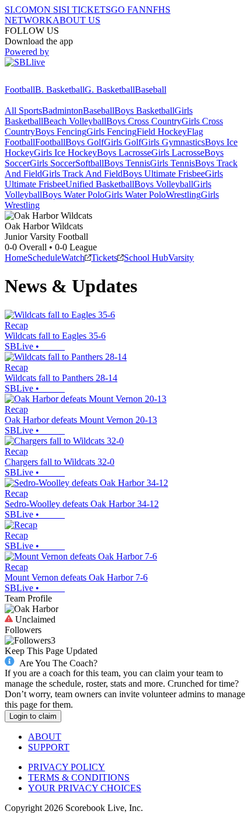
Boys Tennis (127, 163)
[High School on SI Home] (50, 79)
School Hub (146, 258)
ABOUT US (76, 20)
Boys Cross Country (144, 121)
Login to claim (33, 716)
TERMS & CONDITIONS (79, 777)
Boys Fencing (60, 132)
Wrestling (183, 195)
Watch (73, 258)
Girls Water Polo (135, 195)
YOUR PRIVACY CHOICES (84, 788)
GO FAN (128, 10)
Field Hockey (162, 132)
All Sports (23, 111)
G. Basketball (110, 90)
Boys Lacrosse (124, 153)
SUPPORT (48, 747)
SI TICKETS (86, 10)
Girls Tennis (172, 163)
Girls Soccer (52, 163)
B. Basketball (60, 90)
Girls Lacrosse (177, 153)
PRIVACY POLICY (66, 767)
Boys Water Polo (73, 195)
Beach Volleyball (74, 121)
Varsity (181, 258)
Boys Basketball (144, 111)
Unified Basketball (99, 184)
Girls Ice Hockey (65, 153)
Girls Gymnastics (173, 142)
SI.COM (21, 10)
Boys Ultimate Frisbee (164, 174)
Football (20, 90)
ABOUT (44, 737)
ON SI (49, 10)
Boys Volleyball (163, 184)
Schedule (44, 258)
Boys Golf (84, 142)
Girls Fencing (111, 132)
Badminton (62, 111)
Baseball (150, 90)
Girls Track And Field (82, 174)
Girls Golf (122, 142)
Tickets (104, 258)
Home (16, 258)
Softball (89, 163)
